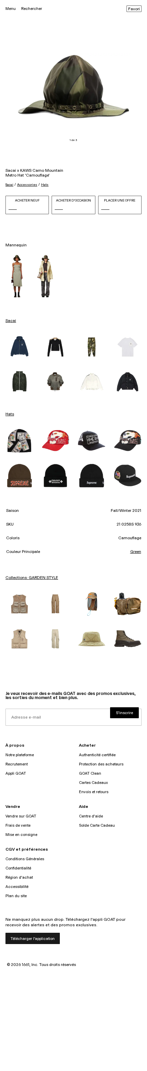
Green (135, 552)
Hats (45, 184)
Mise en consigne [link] (21, 835)
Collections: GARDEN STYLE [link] (31, 578)
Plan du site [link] (16, 896)
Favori (134, 9)
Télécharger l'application (33, 939)
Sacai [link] (10, 321)
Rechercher (31, 9)
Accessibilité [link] (16, 887)
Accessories (27, 184)
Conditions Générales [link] (24, 859)
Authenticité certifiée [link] (97, 755)
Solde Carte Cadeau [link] (97, 825)
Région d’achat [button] (19, 877)
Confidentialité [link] (18, 868)
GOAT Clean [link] (90, 773)
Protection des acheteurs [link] (101, 764)
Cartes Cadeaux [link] (93, 783)
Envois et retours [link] (93, 792)
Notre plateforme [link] (19, 755)
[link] (19, 347)
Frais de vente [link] (17, 825)
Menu (10, 9)
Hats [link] (9, 414)
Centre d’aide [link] (91, 816)
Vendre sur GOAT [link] (20, 816)
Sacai (9, 184)
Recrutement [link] (16, 764)
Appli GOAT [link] (15, 773)
